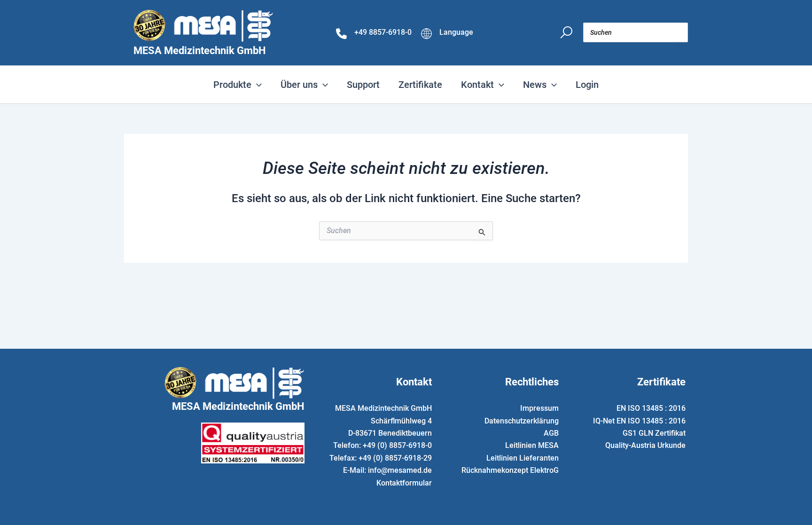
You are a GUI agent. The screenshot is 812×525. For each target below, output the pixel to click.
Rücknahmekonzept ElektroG (510, 470)
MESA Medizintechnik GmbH (199, 50)
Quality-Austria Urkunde (645, 445)
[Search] (681, 32)
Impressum (539, 408)
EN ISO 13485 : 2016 (651, 408)
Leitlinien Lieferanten (522, 458)
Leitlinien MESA (532, 445)
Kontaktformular (404, 482)
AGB (551, 433)
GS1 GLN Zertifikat (654, 433)
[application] (256, 84)
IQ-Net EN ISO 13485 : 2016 (639, 420)
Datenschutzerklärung (521, 420)
